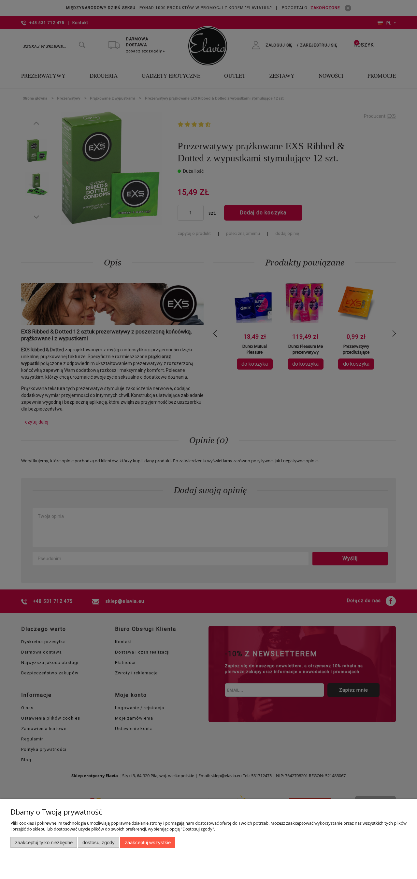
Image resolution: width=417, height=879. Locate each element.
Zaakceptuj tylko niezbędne (44, 842)
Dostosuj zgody (98, 842)
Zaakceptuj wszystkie (148, 842)
